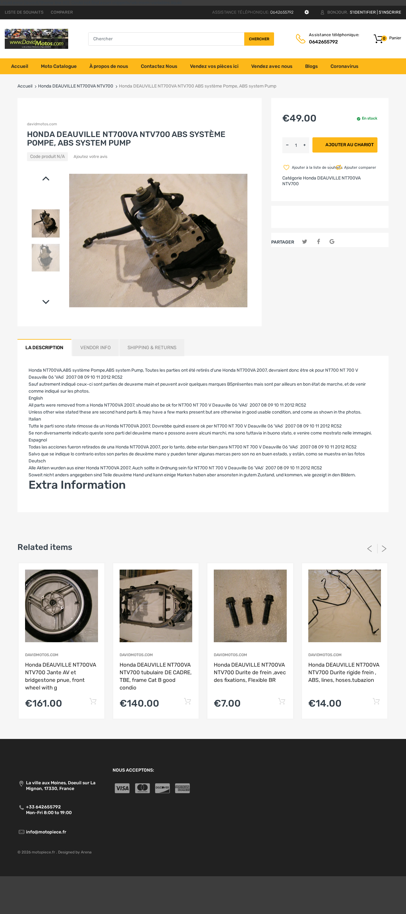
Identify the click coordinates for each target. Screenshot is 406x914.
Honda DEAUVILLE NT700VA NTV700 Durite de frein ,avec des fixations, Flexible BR (250, 672)
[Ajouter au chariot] (93, 701)
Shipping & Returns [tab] (152, 347)
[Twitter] (305, 242)
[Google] (332, 242)
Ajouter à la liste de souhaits (310, 167)
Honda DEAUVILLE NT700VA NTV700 (75, 86)
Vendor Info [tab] (95, 347)
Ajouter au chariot (349, 144)
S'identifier (363, 12)
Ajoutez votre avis (91, 156)
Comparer (62, 12)
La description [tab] (44, 347)
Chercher (259, 39)
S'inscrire (390, 12)
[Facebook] (318, 242)
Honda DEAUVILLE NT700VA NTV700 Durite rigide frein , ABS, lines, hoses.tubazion (343, 672)
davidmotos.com (42, 124)
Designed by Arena (75, 852)
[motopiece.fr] (36, 38)
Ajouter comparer (360, 167)
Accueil (24, 86)
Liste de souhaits (24, 12)
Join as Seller (42, 503)
